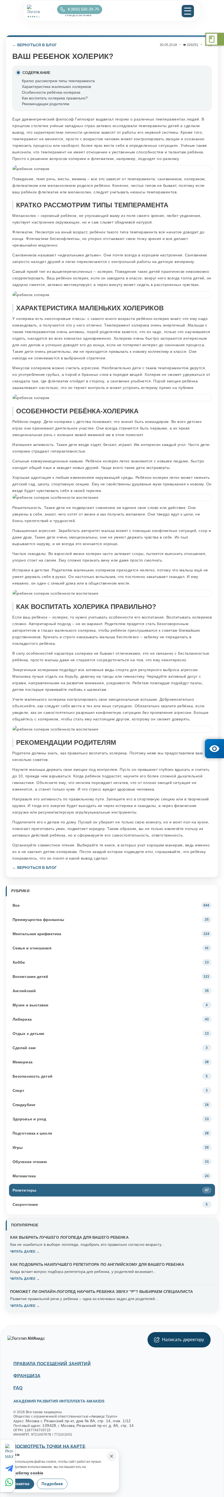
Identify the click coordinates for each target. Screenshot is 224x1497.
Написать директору (183, 1339)
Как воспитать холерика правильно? (55, 98)
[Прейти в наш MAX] (10, 1452)
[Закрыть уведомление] (111, 1456)
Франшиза (26, 1375)
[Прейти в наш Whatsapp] (10, 1482)
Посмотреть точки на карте (49, 1446)
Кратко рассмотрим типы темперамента (58, 81)
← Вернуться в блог (34, 45)
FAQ (17, 1388)
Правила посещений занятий (52, 1363)
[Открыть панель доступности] (214, 748)
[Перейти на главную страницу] (40, 11)
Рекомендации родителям (45, 104)
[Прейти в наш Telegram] (10, 1468)
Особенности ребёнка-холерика (51, 92)
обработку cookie (25, 1473)
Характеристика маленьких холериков (56, 86)
